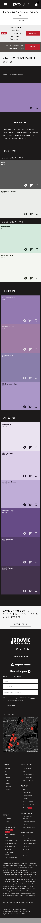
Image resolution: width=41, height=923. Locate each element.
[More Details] (25, 185)
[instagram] (17, 649)
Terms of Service (14, 700)
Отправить (11, 706)
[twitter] (21, 649)
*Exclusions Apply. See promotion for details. (18, 902)
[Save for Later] (37, 108)
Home (5, 74)
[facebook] (13, 649)
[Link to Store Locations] (20, 734)
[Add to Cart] (31, 108)
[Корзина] (36, 4)
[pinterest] (24, 649)
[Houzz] (28, 649)
